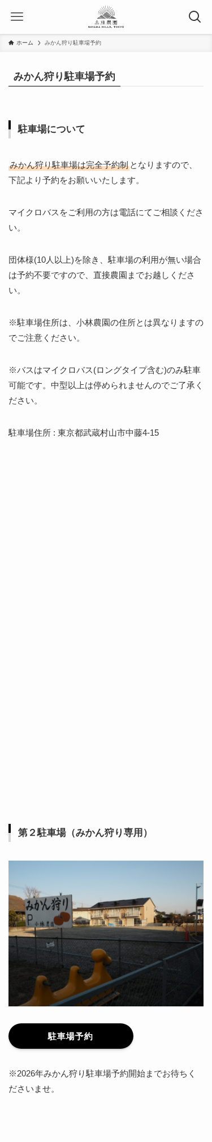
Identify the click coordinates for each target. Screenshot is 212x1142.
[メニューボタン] (17, 17)
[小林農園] (106, 17)
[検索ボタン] (195, 17)
